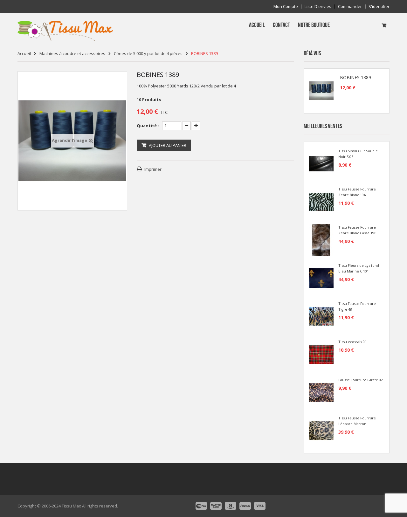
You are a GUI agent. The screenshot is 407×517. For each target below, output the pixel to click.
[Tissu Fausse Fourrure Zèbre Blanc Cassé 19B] (321, 239)
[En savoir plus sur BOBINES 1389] (321, 91)
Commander (350, 6)
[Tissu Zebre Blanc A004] (321, 201)
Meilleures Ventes (323, 126)
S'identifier (379, 6)
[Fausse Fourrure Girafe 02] (321, 392)
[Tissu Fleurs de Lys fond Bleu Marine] (321, 277)
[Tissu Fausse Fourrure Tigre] (321, 316)
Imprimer (153, 169)
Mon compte (285, 6)
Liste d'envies (318, 6)
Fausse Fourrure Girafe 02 (360, 379)
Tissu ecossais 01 (352, 341)
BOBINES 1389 (355, 77)
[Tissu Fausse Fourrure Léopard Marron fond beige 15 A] (321, 430)
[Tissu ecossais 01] (321, 354)
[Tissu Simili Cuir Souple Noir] (321, 163)
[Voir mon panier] (384, 25)
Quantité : (148, 125)
